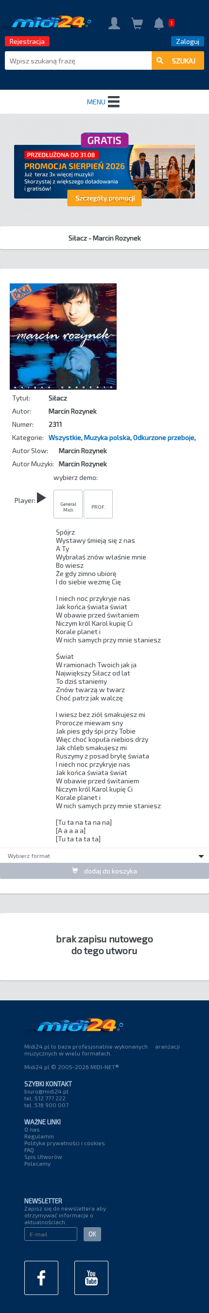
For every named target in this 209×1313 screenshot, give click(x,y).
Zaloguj (187, 41)
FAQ (29, 1149)
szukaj (183, 61)
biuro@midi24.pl (46, 1091)
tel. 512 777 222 (45, 1097)
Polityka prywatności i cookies (64, 1142)
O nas (32, 1129)
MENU (96, 102)
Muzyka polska (107, 437)
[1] (159, 25)
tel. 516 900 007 (46, 1104)
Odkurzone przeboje (163, 437)
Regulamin (39, 1136)
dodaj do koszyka (110, 871)
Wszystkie (65, 437)
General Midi (68, 507)
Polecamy (37, 1163)
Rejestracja (27, 41)
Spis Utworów (43, 1156)
